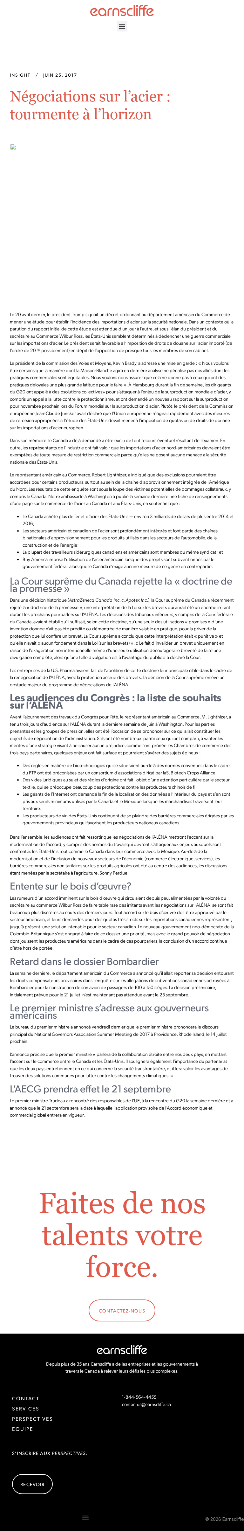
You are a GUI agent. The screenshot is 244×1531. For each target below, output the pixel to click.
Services (25, 1408)
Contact (25, 1398)
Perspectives (32, 1418)
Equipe (22, 1428)
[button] (122, 26)
